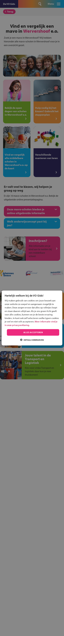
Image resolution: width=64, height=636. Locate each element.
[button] (32, 339)
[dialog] (32, 318)
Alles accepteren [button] (33, 332)
